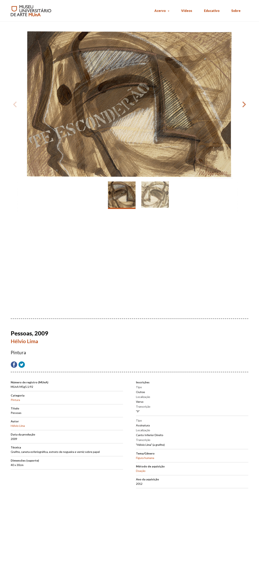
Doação (140, 470)
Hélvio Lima (24, 341)
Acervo (160, 11)
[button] (243, 104)
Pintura (15, 400)
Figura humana (145, 458)
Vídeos (186, 11)
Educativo (212, 11)
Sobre (236, 11)
